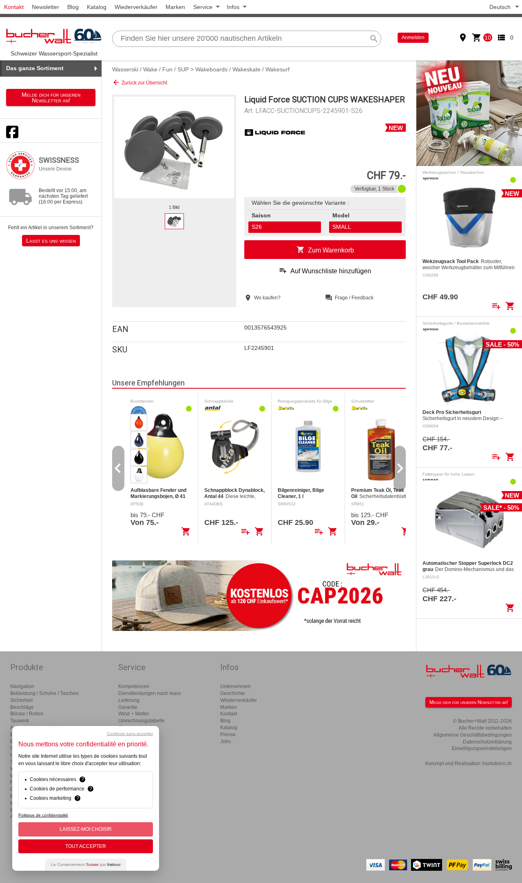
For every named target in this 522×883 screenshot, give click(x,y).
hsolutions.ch (497, 763)
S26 (257, 227)
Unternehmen (235, 686)
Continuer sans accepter (130, 733)
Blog (73, 7)
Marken (175, 7)
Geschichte (232, 693)
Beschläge (22, 707)
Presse (228, 734)
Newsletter (45, 7)
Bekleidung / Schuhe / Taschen (44, 693)
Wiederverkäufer (136, 7)
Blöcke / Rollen (27, 714)
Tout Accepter (85, 846)
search (374, 39)
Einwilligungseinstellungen (482, 748)
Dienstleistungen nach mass (149, 693)
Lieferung (128, 700)
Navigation (22, 686)
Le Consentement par (85, 864)
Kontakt (14, 7)
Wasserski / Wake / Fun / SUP (150, 69)
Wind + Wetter (133, 714)
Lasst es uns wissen (51, 240)
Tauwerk (19, 721)
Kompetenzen (133, 686)
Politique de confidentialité (43, 815)
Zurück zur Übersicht (139, 82)
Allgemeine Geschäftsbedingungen (473, 735)
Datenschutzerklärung (487, 742)
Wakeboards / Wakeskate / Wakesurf (242, 69)
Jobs (225, 741)
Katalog (96, 7)
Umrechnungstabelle (141, 721)
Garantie (127, 707)
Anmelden (413, 37)
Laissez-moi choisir (86, 829)
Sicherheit (21, 700)
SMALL (341, 227)
